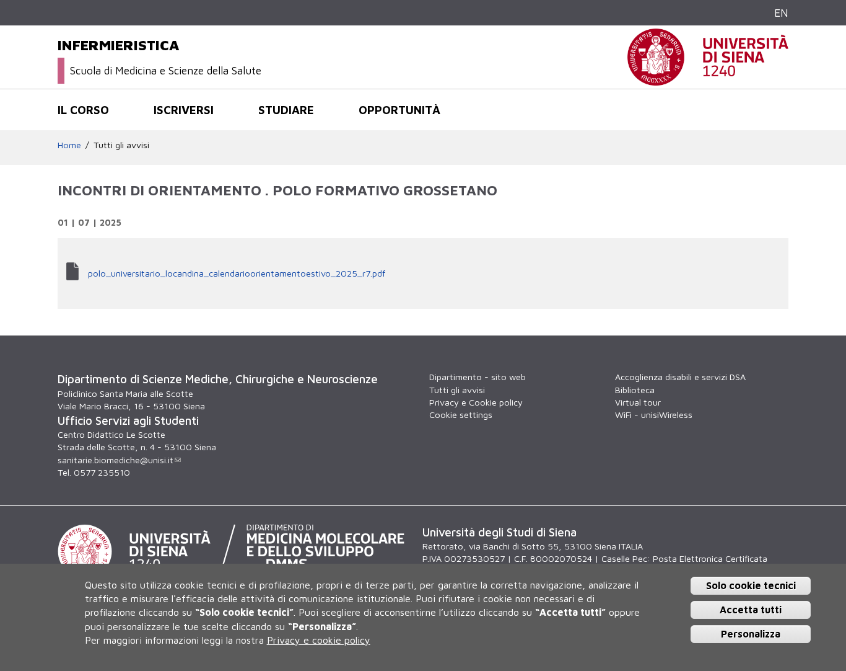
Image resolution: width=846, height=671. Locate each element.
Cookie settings (460, 414)
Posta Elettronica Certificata (710, 558)
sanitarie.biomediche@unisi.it (115, 460)
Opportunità (399, 110)
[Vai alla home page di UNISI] (707, 79)
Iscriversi (184, 110)
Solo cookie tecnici (751, 585)
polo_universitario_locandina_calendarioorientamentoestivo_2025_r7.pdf (236, 273)
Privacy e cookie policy (318, 640)
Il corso (83, 110)
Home (69, 145)
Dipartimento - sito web (477, 376)
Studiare (286, 110)
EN (781, 12)
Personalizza (750, 633)
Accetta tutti (751, 609)
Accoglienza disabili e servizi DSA (680, 376)
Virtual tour (638, 402)
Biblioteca (635, 389)
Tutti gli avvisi (121, 145)
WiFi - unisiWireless (653, 414)
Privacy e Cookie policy (476, 402)
